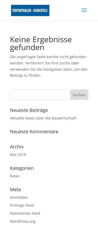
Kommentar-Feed (25, 213)
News (15, 175)
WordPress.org (23, 221)
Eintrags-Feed (22, 205)
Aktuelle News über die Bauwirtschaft (43, 118)
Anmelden (19, 197)
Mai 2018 (18, 154)
